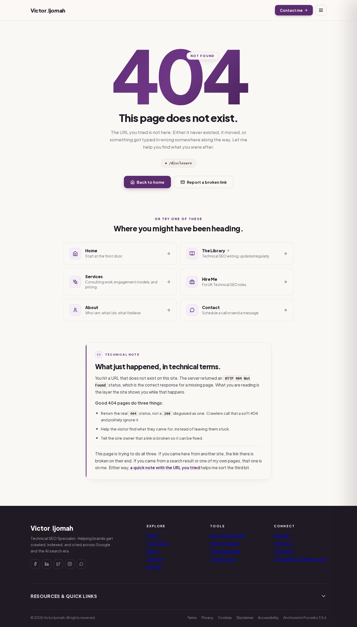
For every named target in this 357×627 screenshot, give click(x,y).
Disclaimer (245, 617)
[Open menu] (320, 10)
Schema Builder (225, 551)
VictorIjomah (48, 10)
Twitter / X (284, 543)
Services (155, 559)
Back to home (150, 182)
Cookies (225, 617)
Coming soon (222, 559)
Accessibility (268, 617)
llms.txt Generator (227, 535)
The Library (157, 543)
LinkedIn (282, 535)
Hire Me (154, 567)
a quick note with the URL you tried (165, 467)
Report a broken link (207, 182)
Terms (192, 617)
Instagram (283, 551)
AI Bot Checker (224, 543)
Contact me (291, 10)
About (153, 551)
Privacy (207, 617)
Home (152, 535)
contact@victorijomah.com (300, 559)
